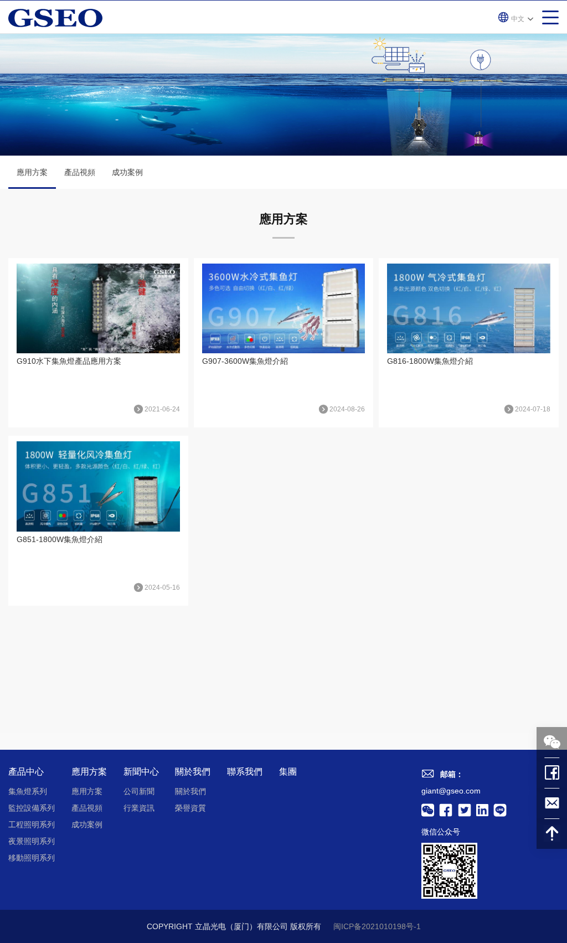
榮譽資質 (190, 807)
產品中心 (26, 771)
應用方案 (32, 172)
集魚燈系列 (27, 791)
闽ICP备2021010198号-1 (377, 926)
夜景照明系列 (31, 841)
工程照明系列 (31, 824)
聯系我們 (244, 771)
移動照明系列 (31, 857)
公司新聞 (138, 791)
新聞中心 (141, 771)
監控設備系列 (31, 807)
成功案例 (127, 172)
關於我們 (192, 771)
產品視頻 (79, 172)
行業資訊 (138, 807)
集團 (288, 771)
